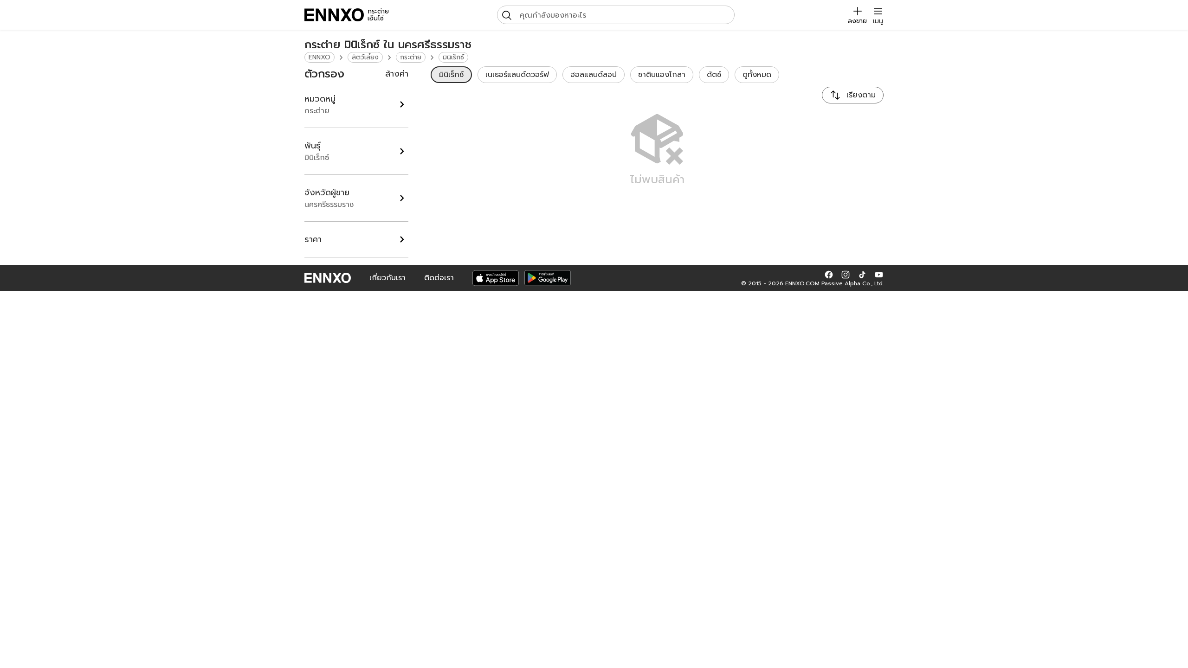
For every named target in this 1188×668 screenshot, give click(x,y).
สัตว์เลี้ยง (365, 57)
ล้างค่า (396, 73)
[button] (828, 274)
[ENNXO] (334, 14)
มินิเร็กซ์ (453, 57)
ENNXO (319, 57)
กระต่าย (410, 57)
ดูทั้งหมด (756, 74)
